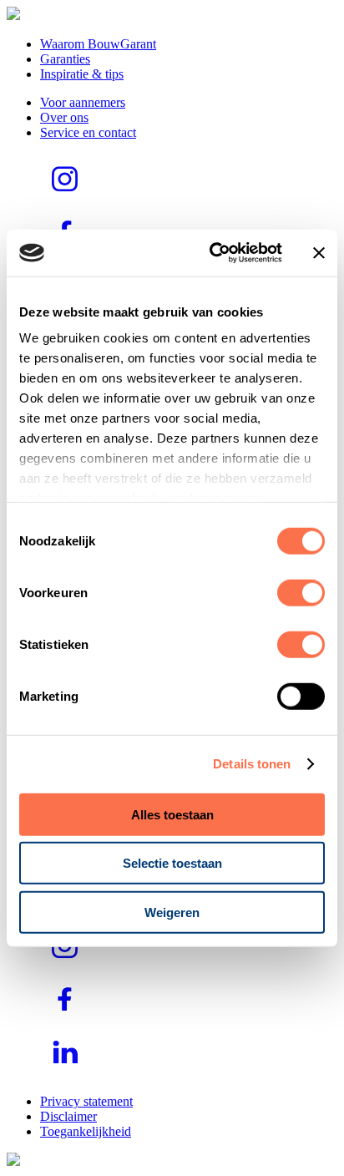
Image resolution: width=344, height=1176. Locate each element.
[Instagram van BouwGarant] (65, 199)
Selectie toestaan (172, 863)
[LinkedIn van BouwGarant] (65, 1073)
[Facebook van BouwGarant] (65, 1019)
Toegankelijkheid (85, 1131)
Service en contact (88, 132)
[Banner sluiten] (319, 253)
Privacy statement (86, 1101)
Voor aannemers (82, 102)
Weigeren (172, 912)
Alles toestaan (172, 814)
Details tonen (252, 764)
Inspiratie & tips (82, 74)
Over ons (64, 117)
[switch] (301, 592)
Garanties (65, 59)
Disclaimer (68, 1116)
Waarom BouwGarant (98, 44)
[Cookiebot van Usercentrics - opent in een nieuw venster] (213, 253)
